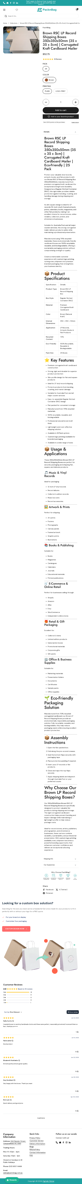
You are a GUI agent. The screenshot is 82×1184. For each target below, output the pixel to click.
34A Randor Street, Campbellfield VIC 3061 (14, 1142)
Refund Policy (35, 1149)
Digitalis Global (48, 1181)
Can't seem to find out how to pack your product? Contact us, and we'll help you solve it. (41, 3)
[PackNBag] (47, 9)
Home (5, 23)
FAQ (31, 1155)
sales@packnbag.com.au (13, 1173)
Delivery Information (37, 1144)
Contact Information (38, 1152)
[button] (77, 10)
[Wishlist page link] (17, 10)
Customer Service (36, 1141)
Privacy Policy (35, 1138)
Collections (13, 23)
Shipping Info (48, 859)
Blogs (32, 1146)
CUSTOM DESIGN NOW (14, 929)
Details (46, 132)
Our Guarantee (49, 865)
